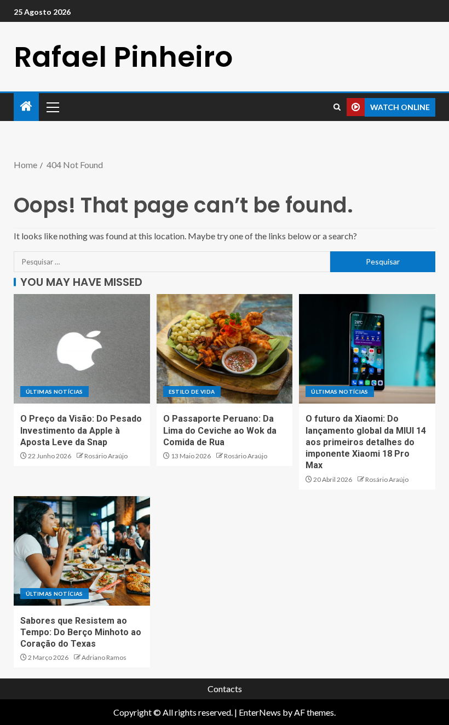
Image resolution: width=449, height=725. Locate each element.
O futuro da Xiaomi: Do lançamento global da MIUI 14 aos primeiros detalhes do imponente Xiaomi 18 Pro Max (366, 441)
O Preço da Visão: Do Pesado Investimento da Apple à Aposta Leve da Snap (81, 430)
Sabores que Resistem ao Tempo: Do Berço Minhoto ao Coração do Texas (80, 632)
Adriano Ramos (104, 657)
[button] (52, 106)
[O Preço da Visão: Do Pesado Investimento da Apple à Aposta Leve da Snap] (82, 349)
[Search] (337, 107)
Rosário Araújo (106, 456)
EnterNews (260, 712)
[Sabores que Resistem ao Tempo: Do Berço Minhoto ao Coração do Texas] (82, 551)
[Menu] (52, 106)
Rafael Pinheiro (123, 57)
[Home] (26, 106)
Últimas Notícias (54, 391)
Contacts (225, 688)
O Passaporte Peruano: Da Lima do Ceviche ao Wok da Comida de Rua (220, 430)
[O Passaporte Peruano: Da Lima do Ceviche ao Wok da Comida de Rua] (225, 349)
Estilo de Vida (192, 391)
